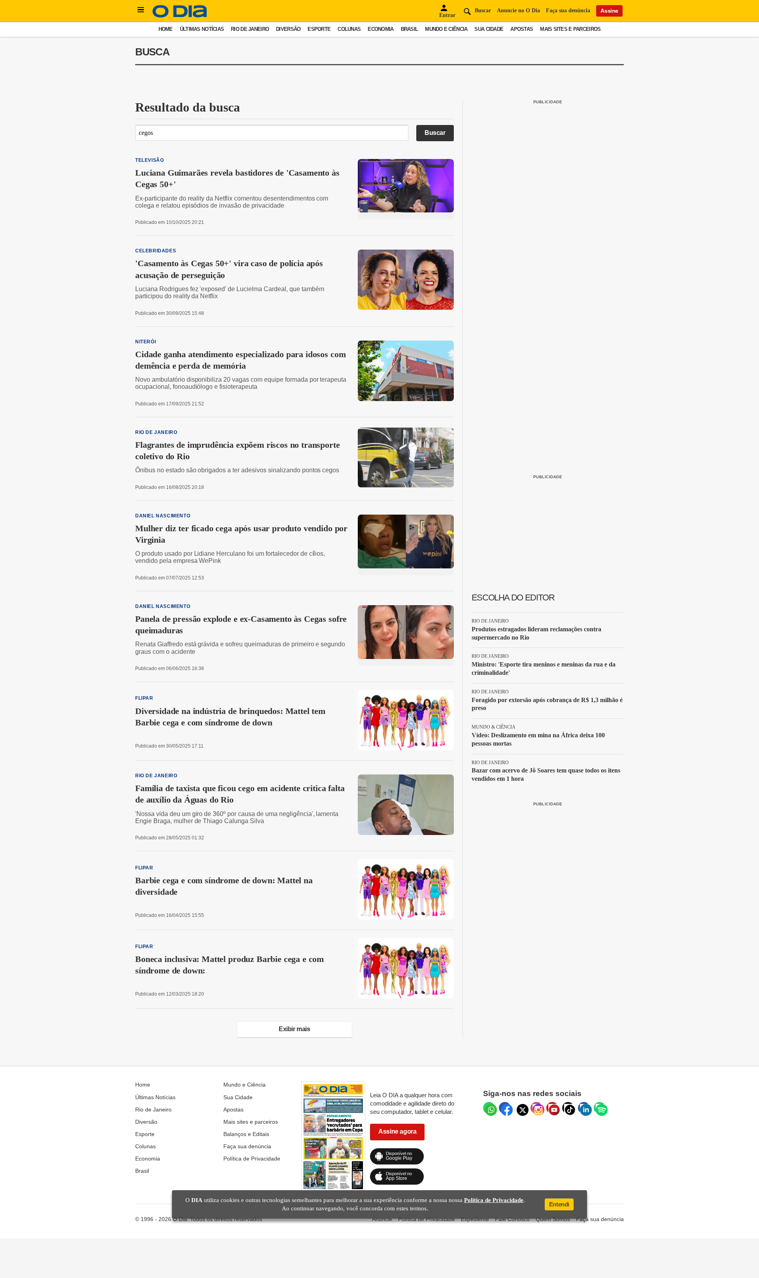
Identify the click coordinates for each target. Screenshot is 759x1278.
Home (166, 29)
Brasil (409, 29)
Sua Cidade (488, 29)
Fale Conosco (512, 1219)
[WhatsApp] (489, 1108)
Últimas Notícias (202, 29)
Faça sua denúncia (568, 10)
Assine (609, 11)
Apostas (521, 29)
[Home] (180, 15)
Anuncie (382, 1219)
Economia (380, 29)
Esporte (319, 29)
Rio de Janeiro (250, 29)
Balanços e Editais (246, 1134)
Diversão (288, 29)
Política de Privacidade (251, 1158)
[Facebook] (505, 1108)
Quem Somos (553, 1219)
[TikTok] (568, 1108)
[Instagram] (536, 1108)
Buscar (435, 132)
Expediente (475, 1219)
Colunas (349, 29)
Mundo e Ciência (446, 29)
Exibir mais (294, 1029)
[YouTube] (552, 1108)
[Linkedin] (584, 1108)
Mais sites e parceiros (570, 29)
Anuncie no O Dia (518, 10)
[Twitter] (521, 1108)
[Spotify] (600, 1108)
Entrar (447, 15)
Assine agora (397, 1131)
